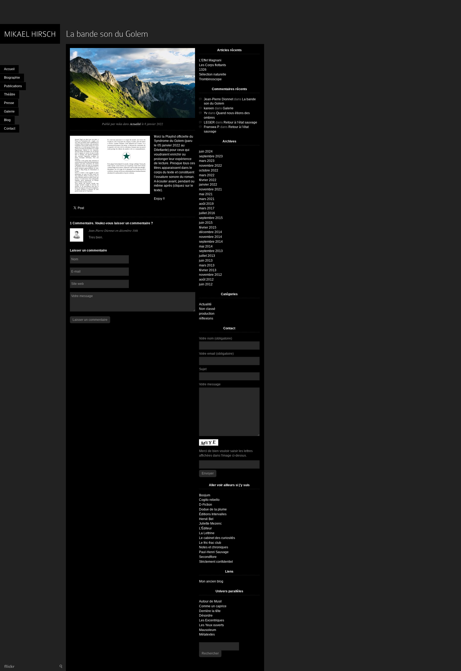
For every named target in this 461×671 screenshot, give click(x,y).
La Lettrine (206, 533)
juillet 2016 (207, 213)
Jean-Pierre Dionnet (101, 230)
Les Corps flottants (212, 65)
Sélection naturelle (212, 74)
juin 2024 (206, 151)
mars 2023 (206, 161)
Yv (205, 113)
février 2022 (207, 180)
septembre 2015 (211, 218)
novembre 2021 (210, 189)
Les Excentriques (211, 620)
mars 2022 (206, 175)
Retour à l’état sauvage (240, 122)
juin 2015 (206, 223)
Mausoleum (207, 630)
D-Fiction (205, 504)
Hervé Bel (206, 519)
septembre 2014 (211, 241)
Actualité (135, 124)
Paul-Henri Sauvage (214, 552)
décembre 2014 (210, 232)
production (206, 313)
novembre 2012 (210, 275)
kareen (209, 108)
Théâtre (9, 94)
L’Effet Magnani (210, 60)
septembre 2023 (211, 156)
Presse (9, 103)
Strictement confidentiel (216, 562)
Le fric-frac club (210, 543)
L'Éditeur (205, 528)
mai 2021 (206, 194)
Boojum (204, 495)
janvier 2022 (208, 184)
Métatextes (207, 634)
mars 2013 (206, 265)
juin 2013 (206, 260)
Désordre (206, 615)
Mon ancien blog (211, 581)
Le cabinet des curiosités (217, 538)
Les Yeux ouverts (211, 625)
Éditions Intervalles (212, 514)
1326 (202, 69)
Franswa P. (212, 127)
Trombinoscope (210, 79)
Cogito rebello (209, 500)
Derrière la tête (210, 611)
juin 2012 (206, 284)
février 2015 (207, 227)
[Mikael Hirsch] (33, 34)
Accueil (9, 69)
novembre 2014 (210, 237)
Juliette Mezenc (210, 523)
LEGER (209, 122)
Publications (13, 86)
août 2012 (206, 279)
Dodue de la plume (213, 509)
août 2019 (206, 204)
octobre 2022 (208, 170)
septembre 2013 (211, 251)
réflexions (206, 318)
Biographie (12, 77)
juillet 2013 (207, 256)
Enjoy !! (159, 199)
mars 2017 (206, 208)
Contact (9, 128)
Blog (7, 120)
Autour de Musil (210, 601)
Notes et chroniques (213, 547)
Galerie (9, 111)
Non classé (207, 309)
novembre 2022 (210, 165)
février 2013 (207, 270)
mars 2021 (206, 199)
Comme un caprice (212, 606)
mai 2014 (206, 246)
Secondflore (208, 557)
